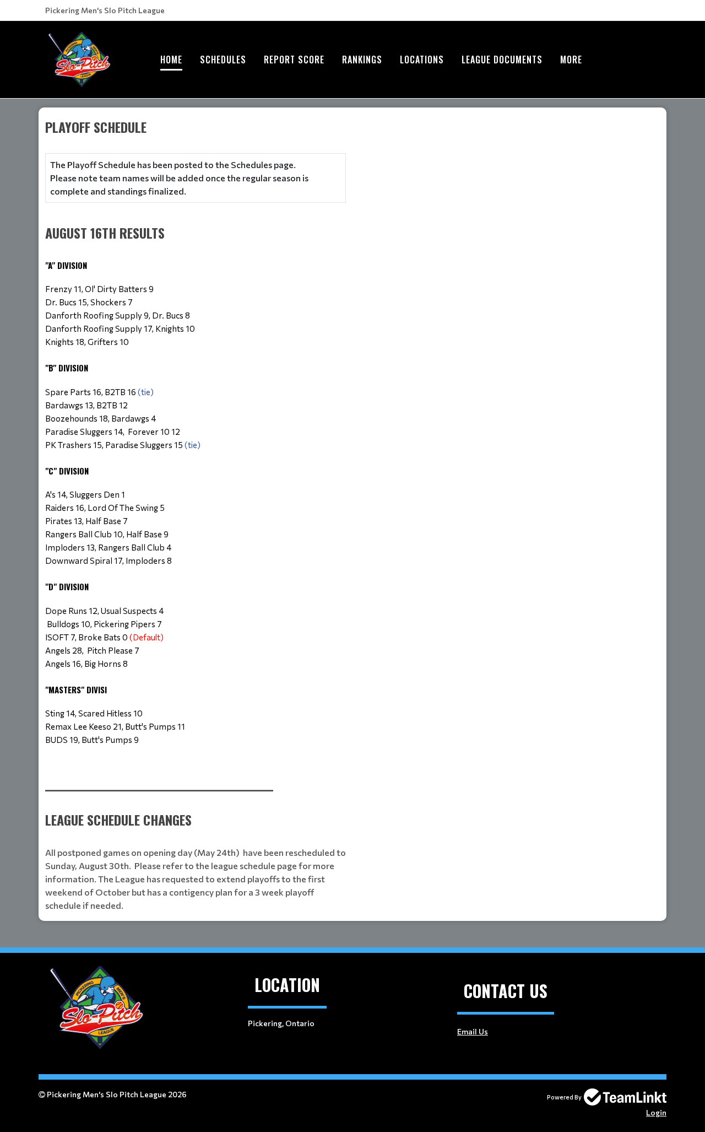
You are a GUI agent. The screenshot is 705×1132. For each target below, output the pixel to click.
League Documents (502, 59)
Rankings (362, 59)
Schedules (223, 59)
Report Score (294, 59)
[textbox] (195, 445)
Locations (422, 59)
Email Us (472, 1031)
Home (171, 59)
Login (656, 1112)
